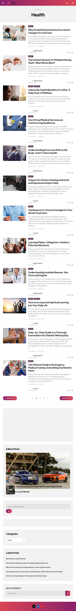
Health (31, 26)
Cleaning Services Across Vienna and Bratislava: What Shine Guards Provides (34, 571)
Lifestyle (36, 86)
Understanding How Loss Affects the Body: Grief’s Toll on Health (48, 151)
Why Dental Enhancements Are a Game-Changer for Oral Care (49, 31)
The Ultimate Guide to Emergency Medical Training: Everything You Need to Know (50, 367)
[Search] (67, 593)
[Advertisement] (38, 425)
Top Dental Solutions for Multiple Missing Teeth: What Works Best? (49, 61)
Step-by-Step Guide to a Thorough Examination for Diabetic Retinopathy (48, 334)
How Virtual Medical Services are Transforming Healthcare (45, 121)
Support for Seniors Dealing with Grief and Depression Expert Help (48, 181)
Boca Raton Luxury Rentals (16, 559)
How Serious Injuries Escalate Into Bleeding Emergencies (37, 475)
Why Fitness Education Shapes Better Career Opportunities (39, 486)
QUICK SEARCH (13, 588)
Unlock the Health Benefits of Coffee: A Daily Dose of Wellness (49, 91)
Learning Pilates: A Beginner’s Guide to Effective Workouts (49, 244)
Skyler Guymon (38, 50)
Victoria (36, 111)
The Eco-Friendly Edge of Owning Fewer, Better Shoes (26, 576)
